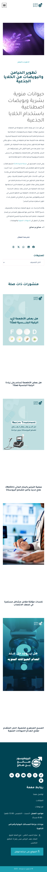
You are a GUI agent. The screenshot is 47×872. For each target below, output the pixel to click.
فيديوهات (39, 807)
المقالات (39, 801)
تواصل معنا (38, 795)
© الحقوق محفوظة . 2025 (23, 869)
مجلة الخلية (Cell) (20, 164)
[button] (4, 5)
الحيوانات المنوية (24, 221)
